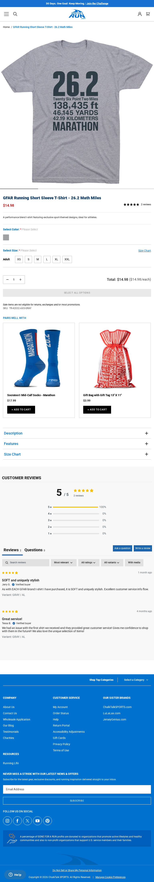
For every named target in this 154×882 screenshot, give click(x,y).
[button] (6, 14)
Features (11, 444)
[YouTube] (37, 820)
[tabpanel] (77, 602)
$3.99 (86, 400)
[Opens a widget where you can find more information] (15, 875)
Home (6, 26)
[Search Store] (15, 14)
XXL (67, 259)
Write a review (142, 548)
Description (13, 433)
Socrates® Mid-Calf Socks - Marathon (31, 395)
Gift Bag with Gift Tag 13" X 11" (102, 395)
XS (19, 259)
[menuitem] (140, 14)
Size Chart (12, 454)
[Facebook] (17, 820)
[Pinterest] (47, 820)
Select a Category (134, 679)
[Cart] (148, 14)
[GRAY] (6, 237)
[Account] (140, 14)
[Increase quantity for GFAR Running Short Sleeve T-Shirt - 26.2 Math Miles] (20, 280)
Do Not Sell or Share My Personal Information (77, 870)
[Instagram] (7, 820)
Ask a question (122, 548)
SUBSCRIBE (77, 800)
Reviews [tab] (12, 549)
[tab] (35, 550)
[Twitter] (27, 820)
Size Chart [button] (144, 250)
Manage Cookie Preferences (110, 877)
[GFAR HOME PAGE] (77, 14)
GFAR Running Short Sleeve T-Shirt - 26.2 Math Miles (52, 197)
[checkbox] (134, 562)
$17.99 (11, 400)
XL (56, 259)
